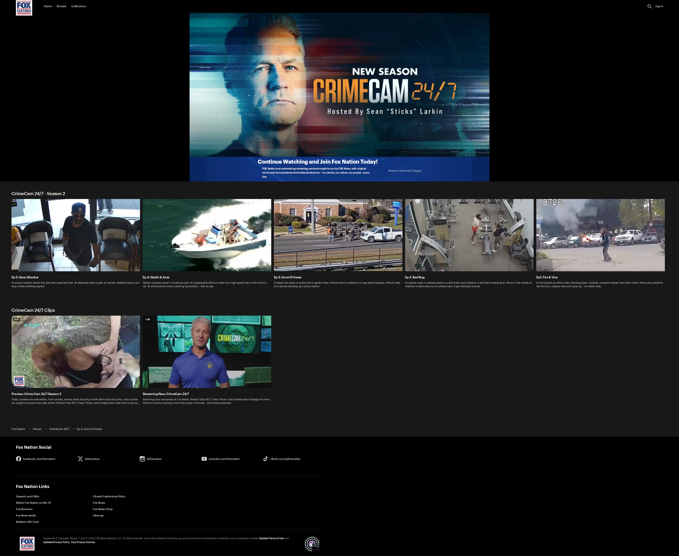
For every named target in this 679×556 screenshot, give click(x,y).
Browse (61, 6)
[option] (77, 245)
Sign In (417, 171)
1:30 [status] (147, 319)
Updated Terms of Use (271, 538)
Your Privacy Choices (83, 542)
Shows (37, 429)
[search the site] (650, 6)
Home (48, 6)
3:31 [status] (16, 319)
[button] (650, 6)
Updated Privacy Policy (56, 542)
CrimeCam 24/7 (59, 429)
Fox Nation (18, 429)
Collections (78, 6)
